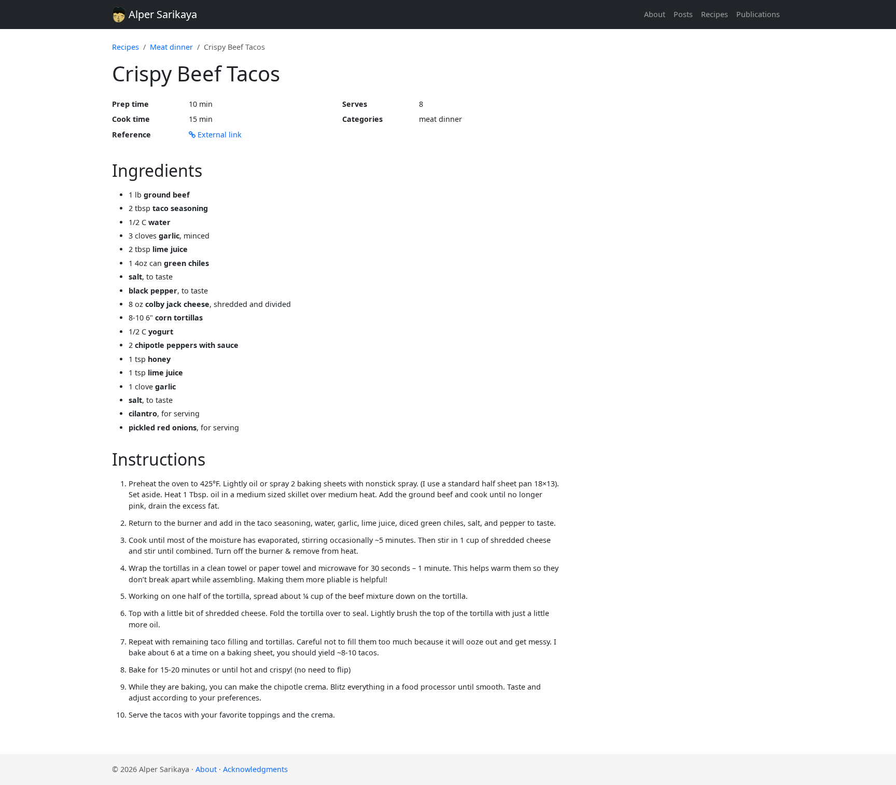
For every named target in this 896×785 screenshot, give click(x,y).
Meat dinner (171, 47)
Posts (683, 14)
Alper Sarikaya (161, 14)
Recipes (714, 14)
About (654, 14)
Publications (758, 14)
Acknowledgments (255, 769)
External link (218, 134)
